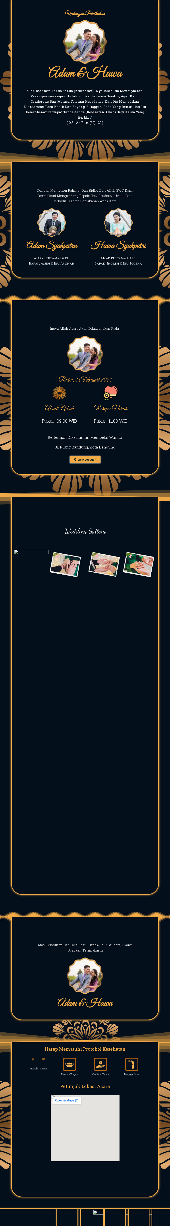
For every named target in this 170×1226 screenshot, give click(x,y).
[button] (85, 459)
